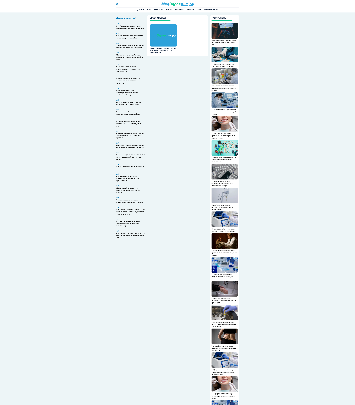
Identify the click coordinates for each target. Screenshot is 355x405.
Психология (179, 10)
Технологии (158, 10)
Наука (149, 10)
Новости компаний (211, 10)
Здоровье (140, 10)
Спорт (199, 10)
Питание (169, 10)
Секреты (190, 10)
